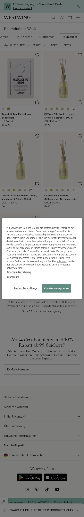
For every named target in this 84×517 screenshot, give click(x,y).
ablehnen (61, 261)
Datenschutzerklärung (18, 272)
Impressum (12, 276)
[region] (42, 258)
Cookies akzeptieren (56, 288)
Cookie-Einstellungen (26, 288)
